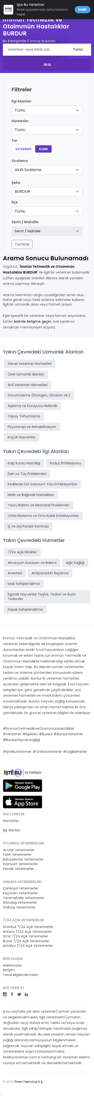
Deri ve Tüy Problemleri (27, 473)
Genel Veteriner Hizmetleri (30, 363)
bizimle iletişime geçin (32, 321)
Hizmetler (11, 821)
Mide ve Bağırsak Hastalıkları (31, 494)
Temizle (22, 244)
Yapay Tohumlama (24, 416)
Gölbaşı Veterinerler (19, 907)
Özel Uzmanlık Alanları (26, 374)
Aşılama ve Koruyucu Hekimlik (32, 405)
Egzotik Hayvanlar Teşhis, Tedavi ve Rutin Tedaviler (42, 596)
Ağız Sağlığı (75, 562)
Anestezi (15, 573)
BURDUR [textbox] (22, 191)
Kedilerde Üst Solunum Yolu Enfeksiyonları (42, 484)
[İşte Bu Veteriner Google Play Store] (22, 785)
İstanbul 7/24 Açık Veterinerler (28, 927)
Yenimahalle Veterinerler (23, 898)
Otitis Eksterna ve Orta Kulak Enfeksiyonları (43, 515)
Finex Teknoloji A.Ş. (29, 1081)
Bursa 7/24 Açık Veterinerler (26, 941)
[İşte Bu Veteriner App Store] (22, 802)
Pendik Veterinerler (18, 869)
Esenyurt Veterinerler (20, 864)
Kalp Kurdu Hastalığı (24, 463)
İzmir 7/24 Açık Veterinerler (25, 936)
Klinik (43, 149)
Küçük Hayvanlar (21, 437)
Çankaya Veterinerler (20, 888)
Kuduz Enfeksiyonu (65, 463)
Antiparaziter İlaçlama (50, 573)
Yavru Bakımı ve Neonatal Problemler (38, 505)
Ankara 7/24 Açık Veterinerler (27, 931)
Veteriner (23, 149)
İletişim (9, 970)
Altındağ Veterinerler (20, 902)
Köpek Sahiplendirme (25, 609)
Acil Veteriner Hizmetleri (27, 384)
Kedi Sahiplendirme (24, 583)
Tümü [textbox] (20, 110)
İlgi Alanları (21, 101)
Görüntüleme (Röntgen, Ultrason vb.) (39, 395)
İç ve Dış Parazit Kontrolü (28, 526)
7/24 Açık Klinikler (22, 552)
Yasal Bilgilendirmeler (20, 975)
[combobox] (47, 110)
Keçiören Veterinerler (20, 893)
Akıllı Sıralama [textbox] (28, 170)
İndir (82, 9)
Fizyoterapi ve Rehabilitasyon (32, 426)
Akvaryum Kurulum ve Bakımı (32, 562)
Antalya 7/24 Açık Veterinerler (28, 945)
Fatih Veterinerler (17, 854)
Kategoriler (12, 825)
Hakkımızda (12, 965)
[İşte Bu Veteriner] (22, 773)
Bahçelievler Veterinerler (23, 859)
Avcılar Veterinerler (18, 850)
